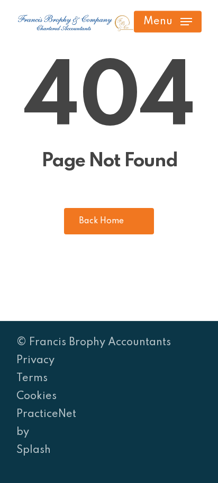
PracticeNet (46, 414)
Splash (33, 450)
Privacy (35, 360)
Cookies (36, 396)
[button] (168, 21)
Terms (32, 378)
